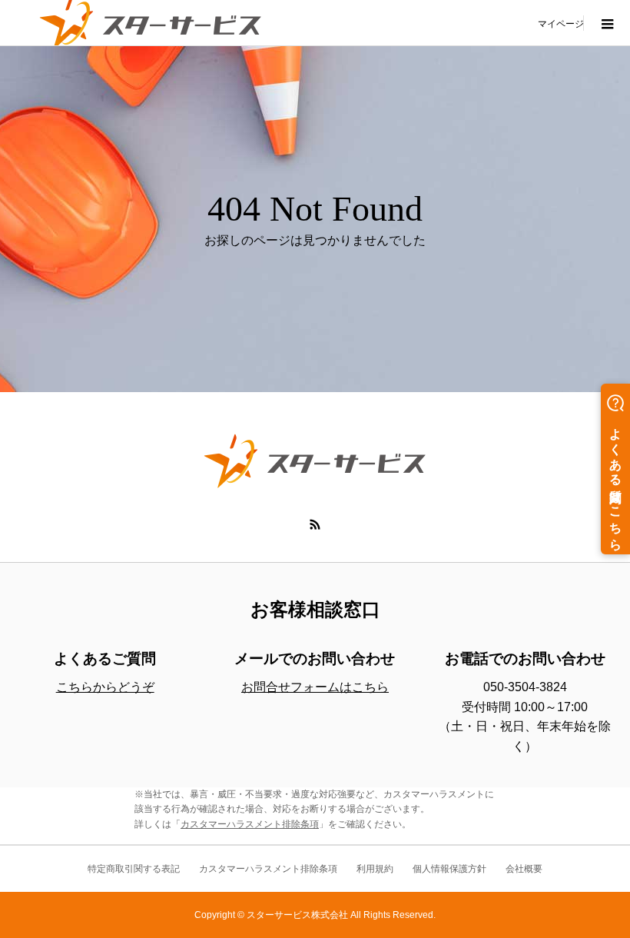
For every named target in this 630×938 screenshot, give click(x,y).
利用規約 (374, 868)
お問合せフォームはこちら (315, 687)
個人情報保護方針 (449, 868)
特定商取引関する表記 (134, 868)
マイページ (561, 23)
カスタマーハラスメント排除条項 (250, 824)
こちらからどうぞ (105, 687)
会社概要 (524, 868)
